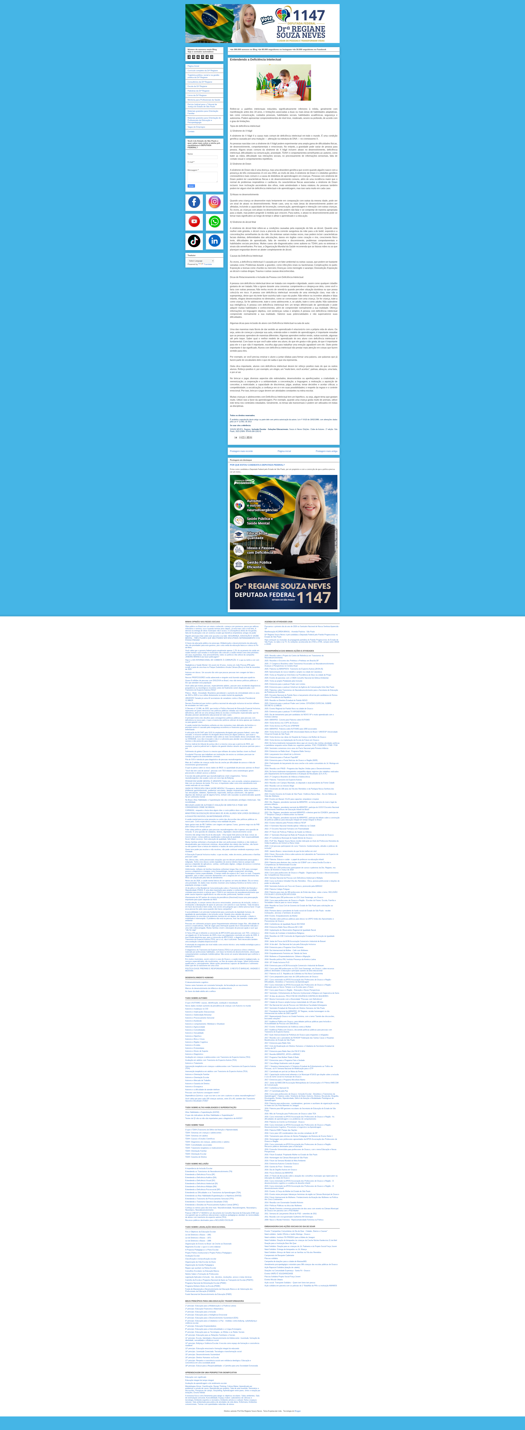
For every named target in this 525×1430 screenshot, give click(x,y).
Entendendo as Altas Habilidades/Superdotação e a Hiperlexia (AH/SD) (213, 1196)
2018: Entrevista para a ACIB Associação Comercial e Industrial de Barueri (294, 966)
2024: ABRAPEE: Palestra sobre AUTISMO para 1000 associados (291, 729)
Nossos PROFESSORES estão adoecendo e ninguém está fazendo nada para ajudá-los (220, 677)
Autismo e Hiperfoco (193, 1036)
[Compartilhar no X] (245, 437)
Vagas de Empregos (196, 127)
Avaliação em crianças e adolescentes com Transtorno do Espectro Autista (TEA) (217, 1057)
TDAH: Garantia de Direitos (196, 1157)
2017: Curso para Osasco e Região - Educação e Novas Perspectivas (292, 990)
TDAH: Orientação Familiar (196, 1151)
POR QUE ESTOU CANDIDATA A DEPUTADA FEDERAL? (257, 465)
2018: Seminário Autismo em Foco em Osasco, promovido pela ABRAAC (294, 886)
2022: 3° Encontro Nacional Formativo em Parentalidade (287, 829)
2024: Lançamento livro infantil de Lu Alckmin (283, 754)
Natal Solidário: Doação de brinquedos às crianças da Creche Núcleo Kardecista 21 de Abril (301, 1240)
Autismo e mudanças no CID (196, 1009)
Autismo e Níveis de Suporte (196, 1051)
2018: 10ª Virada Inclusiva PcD (277, 962)
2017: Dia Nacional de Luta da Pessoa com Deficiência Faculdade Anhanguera (296, 1005)
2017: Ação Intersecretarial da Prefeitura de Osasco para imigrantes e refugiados (297, 1035)
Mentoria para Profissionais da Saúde (204, 100)
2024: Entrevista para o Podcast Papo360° (281, 757)
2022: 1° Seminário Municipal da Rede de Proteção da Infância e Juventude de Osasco (299, 835)
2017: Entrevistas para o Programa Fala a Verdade (285, 1060)
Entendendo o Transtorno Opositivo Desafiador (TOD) (206, 1202)
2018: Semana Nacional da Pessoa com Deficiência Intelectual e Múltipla (294, 878)
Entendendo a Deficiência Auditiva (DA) (200, 1177)
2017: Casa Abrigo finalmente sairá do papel (282, 1063)
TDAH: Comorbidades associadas (198, 1145)
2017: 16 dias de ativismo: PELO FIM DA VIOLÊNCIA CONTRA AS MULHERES (296, 996)
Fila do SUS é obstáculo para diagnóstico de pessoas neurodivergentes (213, 759)
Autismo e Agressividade (195, 1027)
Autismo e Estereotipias (194, 1048)
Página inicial (284, 451)
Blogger (298, 1411)
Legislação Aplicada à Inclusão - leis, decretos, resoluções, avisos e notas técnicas (218, 1277)
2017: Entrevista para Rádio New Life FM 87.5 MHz (285, 1051)
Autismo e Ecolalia (192, 1045)
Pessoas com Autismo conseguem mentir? (202, 1093)
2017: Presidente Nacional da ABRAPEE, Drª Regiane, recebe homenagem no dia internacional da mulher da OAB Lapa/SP (297, 1012)
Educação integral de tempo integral (199, 1380)
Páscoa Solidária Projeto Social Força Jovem (283, 1277)
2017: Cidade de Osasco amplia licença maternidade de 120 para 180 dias (294, 1002)
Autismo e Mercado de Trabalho (198, 1080)
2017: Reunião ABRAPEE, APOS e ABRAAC (282, 1054)
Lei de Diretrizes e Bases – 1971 (198, 1238)
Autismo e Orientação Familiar (197, 1074)
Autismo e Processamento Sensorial (199, 1018)
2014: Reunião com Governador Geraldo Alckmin (284, 1203)
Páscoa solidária (271, 1258)
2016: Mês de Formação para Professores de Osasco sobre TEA (290, 1114)
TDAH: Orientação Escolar (195, 1154)
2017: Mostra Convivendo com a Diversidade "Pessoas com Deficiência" (293, 999)
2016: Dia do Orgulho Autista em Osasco (281, 1170)
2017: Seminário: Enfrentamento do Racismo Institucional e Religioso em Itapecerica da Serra (302, 993)
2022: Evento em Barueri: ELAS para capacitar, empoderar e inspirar (292, 799)
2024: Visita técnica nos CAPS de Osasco (281, 723)
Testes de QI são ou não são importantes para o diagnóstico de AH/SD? (213, 1118)
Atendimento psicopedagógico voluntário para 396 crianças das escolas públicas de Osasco (301, 1264)
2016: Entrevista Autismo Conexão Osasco (282, 1164)
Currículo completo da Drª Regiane (203, 70)
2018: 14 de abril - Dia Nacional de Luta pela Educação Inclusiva (290, 944)
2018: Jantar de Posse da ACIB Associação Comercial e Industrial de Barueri (295, 941)
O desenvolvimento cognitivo (196, 982)
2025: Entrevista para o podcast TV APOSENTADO (285, 712)
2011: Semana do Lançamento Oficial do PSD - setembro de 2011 (291, 1214)
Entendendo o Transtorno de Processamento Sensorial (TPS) (209, 1199)
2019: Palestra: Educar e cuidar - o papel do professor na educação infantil (294, 859)
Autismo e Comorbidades (195, 1030)
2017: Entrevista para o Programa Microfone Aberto (285, 1080)
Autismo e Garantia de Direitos (197, 1084)
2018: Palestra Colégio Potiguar (277, 889)
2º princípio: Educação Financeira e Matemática (204, 1309)
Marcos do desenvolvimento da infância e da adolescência (208, 988)
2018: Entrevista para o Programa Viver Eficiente (284, 947)
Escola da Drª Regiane (197, 86)
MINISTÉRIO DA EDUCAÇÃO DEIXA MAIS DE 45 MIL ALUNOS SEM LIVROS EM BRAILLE (222, 813)
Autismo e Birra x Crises (195, 1039)
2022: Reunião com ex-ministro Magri (279, 786)
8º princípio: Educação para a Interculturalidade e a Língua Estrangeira (213, 1329)
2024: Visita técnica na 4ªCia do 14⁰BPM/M (282, 726)
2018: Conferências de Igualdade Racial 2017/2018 (285, 924)
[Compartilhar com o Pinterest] (251, 437)
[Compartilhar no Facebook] (248, 437)
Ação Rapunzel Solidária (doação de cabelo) (282, 1267)
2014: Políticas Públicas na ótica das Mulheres (283, 1206)
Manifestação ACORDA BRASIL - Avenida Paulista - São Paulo (290, 632)
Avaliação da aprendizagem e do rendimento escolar (206, 1383)
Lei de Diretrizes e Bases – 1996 (198, 1241)
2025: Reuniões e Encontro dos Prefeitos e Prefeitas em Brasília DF (292, 661)
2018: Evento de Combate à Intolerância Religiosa (284, 933)
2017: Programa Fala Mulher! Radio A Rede (282, 1057)
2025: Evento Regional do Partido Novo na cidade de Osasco (289, 709)
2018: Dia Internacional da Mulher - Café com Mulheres (286, 950)
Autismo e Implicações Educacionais (200, 1012)
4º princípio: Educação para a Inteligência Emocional (206, 1315)
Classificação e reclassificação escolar (200, 1259)
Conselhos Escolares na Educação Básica (202, 1271)
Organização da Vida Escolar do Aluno (200, 1262)
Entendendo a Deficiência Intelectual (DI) (201, 1183)
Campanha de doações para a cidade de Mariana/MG (286, 1261)
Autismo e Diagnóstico (194, 1054)
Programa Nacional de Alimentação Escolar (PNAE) (205, 1283)
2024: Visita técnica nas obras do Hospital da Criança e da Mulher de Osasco (295, 737)
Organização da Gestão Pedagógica (199, 1265)
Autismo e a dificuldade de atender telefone (202, 1090)
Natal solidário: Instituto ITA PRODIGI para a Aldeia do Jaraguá (290, 1237)
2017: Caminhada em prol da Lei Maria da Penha (284, 1071)
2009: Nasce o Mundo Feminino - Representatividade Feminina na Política (294, 1220)
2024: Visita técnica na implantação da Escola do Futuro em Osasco (292, 740)
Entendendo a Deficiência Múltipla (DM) (201, 1186)
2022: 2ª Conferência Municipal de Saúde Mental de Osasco (288, 838)
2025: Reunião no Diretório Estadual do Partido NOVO (286, 700)
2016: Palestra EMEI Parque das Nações (281, 1130)
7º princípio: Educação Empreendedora (200, 1326)
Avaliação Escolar (192, 1256)
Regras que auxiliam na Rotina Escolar (200, 1268)
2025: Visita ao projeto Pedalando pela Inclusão (283, 681)
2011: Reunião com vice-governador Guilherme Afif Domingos (289, 1217)
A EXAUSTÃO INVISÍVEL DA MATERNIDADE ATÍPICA (207, 816)
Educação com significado (195, 1377)
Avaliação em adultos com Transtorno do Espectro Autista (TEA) (211, 1060)
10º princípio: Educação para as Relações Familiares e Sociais (210, 1335)
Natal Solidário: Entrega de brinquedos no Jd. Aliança (286, 1249)
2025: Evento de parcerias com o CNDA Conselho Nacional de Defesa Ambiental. (297, 678)
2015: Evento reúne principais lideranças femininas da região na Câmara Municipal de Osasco (302, 1194)
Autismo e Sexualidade (194, 1033)
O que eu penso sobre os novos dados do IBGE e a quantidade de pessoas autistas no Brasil (222, 768)
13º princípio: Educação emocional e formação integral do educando (212, 1348)
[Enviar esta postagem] (235, 437)
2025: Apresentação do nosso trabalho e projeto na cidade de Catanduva (293, 672)
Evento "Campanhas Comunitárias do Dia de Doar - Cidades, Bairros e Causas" (296, 1231)
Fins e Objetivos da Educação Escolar (200, 1232)
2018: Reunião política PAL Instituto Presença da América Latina (290, 959)
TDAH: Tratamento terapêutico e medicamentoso (204, 1148)
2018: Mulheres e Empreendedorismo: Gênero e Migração (287, 956)
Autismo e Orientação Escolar (197, 1077)
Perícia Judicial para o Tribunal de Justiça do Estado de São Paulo (202, 105)
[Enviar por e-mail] (240, 437)
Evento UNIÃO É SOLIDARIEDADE (279, 1274)
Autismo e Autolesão (193, 1021)
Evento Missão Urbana (274, 1280)
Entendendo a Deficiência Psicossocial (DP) (202, 1189)
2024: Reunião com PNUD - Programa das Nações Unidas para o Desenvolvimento (297, 769)
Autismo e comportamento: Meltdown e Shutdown (205, 1024)
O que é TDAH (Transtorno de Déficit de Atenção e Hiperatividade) (211, 1130)
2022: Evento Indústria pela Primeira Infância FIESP (285, 823)
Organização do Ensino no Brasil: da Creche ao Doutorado (208, 1244)
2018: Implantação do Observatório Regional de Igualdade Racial (290, 930)
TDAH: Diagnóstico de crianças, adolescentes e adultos (207, 1142)
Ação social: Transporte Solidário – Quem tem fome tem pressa (290, 1283)
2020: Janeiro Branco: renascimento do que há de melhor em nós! (291, 851)
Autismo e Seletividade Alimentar (198, 1015)
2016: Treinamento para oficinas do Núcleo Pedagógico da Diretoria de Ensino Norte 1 (299, 1136)
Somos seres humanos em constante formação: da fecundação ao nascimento (216, 985)
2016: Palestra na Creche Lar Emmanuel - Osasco (284, 1122)
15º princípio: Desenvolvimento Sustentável (202, 1354)
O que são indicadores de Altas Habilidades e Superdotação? (209, 1115)
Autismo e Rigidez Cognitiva (196, 1042)
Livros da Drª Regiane (197, 95)
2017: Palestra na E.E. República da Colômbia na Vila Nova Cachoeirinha (294, 974)
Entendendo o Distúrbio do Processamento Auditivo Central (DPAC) (212, 1205)
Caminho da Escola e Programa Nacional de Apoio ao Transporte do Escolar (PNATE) (219, 1280)
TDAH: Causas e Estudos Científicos (200, 1139)
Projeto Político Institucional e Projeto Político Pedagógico (208, 1253)
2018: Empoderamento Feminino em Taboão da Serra (286, 953)
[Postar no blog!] (243, 437)
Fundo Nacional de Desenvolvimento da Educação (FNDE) (208, 1294)
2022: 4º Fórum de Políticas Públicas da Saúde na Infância (288, 832)
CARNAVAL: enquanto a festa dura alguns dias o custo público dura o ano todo (216, 810)
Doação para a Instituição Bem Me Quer (280, 1243)
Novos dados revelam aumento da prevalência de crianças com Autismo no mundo (218, 1006)
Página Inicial (193, 66)
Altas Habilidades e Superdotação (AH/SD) (202, 1112)
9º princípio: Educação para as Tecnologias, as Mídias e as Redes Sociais (214, 1332)
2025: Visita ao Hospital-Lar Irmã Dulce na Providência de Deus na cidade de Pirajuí (298, 675)
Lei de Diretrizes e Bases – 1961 (198, 1235)
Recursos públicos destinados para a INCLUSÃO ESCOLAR (209, 1220)
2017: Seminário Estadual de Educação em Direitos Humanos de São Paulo (295, 1008)
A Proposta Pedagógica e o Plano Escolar (201, 1250)
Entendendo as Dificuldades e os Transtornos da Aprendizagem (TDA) (213, 1193)
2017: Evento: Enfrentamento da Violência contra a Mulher (288, 1027)
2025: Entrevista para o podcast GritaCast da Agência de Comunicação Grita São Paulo (299, 687)
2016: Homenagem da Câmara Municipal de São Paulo (286, 1158)
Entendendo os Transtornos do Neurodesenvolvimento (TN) (208, 1171)
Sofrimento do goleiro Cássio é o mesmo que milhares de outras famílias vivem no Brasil (220, 751)
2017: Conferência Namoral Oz (277, 1088)
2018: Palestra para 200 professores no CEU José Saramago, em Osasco (294, 897)
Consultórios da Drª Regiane (200, 82)
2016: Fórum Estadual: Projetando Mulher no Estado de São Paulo (291, 1155)
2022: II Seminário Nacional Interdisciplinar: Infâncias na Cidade (290, 826)
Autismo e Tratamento (194, 1063)
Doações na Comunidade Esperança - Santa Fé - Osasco (287, 1271)
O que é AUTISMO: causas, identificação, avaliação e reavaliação (211, 1003)
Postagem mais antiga (326, 451)
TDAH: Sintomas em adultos (196, 1136)
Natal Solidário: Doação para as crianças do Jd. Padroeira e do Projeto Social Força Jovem (301, 1246)
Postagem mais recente (241, 451)
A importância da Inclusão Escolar (198, 1168)
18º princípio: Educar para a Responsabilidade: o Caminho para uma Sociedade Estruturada (221, 1366)
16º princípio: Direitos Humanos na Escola (202, 1357)
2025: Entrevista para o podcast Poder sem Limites (285, 684)
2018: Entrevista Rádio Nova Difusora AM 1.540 (283, 927)
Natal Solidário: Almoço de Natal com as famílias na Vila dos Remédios (293, 1252)
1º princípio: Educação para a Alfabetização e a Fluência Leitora (210, 1306)
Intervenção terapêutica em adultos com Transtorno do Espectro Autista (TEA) (216, 1071)
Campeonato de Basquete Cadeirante (279, 1255)
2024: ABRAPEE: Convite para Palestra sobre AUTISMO (287, 720)
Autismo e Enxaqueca (194, 1087)
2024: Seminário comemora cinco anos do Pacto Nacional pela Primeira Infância (296, 748)
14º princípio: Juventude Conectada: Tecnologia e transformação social (213, 1351)
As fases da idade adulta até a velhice (200, 991)
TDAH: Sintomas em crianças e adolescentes (203, 1133)
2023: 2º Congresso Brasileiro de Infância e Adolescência (287, 777)
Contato (191, 131)
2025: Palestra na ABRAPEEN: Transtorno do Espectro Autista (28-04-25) (294, 669)
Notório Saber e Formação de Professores (202, 1274)
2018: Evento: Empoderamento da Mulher (281, 916)
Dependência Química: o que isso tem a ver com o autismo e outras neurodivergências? (220, 1096)
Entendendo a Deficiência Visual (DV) (200, 1180)
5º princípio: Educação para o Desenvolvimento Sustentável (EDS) (211, 1318)
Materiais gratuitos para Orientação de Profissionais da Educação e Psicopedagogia (204, 120)
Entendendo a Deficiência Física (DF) (200, 1174)
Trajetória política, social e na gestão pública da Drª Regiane (203, 76)
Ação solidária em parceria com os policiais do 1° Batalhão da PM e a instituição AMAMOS (301, 1286)
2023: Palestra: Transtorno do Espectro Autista (283, 780)
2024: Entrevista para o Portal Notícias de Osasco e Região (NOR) (291, 760)
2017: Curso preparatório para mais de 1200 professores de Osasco (291, 977)
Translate (208, 264)
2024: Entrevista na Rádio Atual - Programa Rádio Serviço (287, 751)
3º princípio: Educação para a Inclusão (200, 1312)
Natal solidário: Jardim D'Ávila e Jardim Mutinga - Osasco (287, 1234)
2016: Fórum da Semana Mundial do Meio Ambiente (285, 1161)
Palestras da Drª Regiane (198, 91)
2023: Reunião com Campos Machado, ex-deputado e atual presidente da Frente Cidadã (299, 783)
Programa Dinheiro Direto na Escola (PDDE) (202, 1286)
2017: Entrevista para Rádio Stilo (278, 1043)
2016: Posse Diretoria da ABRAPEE (279, 1173)
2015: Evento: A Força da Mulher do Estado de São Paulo (287, 1191)
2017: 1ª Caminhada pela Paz (276, 1091)
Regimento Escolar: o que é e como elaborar (203, 1247)
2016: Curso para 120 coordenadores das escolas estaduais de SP (291, 1133)
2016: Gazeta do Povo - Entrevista (278, 1167)
